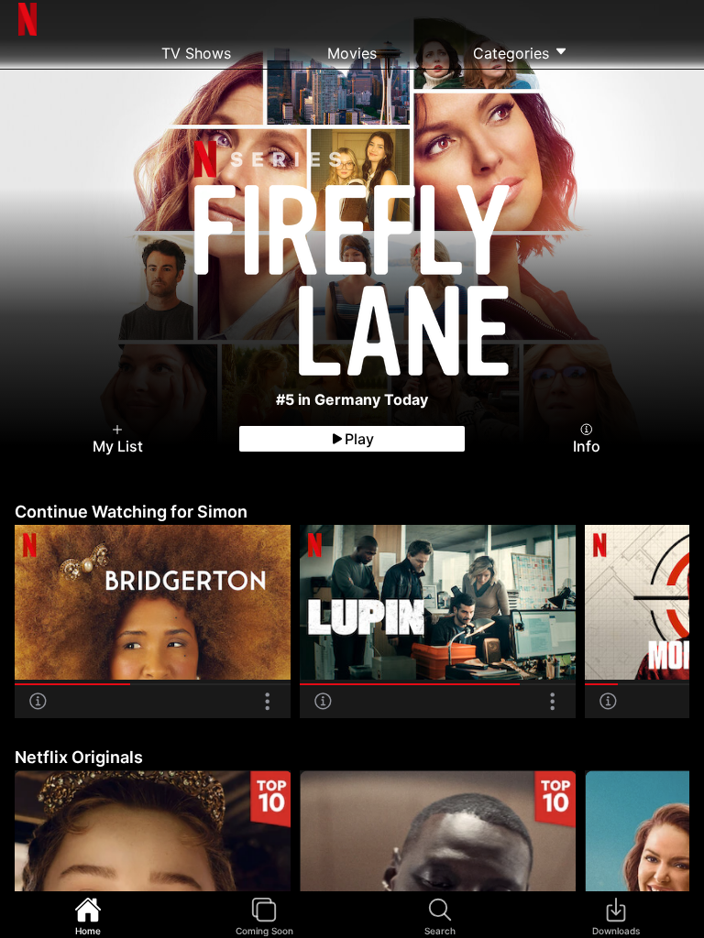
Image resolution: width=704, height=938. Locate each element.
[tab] (88, 915)
